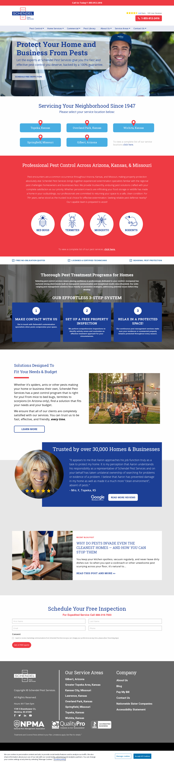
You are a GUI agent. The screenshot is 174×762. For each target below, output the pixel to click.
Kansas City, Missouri (78, 690)
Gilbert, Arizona (87, 142)
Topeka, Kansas (40, 127)
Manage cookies (123, 756)
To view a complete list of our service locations (132, 143)
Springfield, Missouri (40, 142)
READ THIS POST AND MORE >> (95, 573)
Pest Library (90, 28)
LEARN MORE (29, 429)
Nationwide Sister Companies (134, 703)
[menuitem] (36, 28)
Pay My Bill (122, 691)
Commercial (72, 28)
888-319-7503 (103, 615)
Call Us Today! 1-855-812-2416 (87, 2)
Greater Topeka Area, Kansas (83, 684)
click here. (109, 249)
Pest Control (36, 28)
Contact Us (138, 28)
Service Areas (121, 28)
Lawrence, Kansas (76, 695)
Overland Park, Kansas (87, 127)
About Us (105, 28)
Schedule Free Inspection (28, 76)
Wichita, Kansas (133, 127)
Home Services (54, 28)
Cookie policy (59, 759)
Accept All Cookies (142, 756)
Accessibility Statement (131, 709)
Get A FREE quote (21, 645)
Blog (119, 686)
